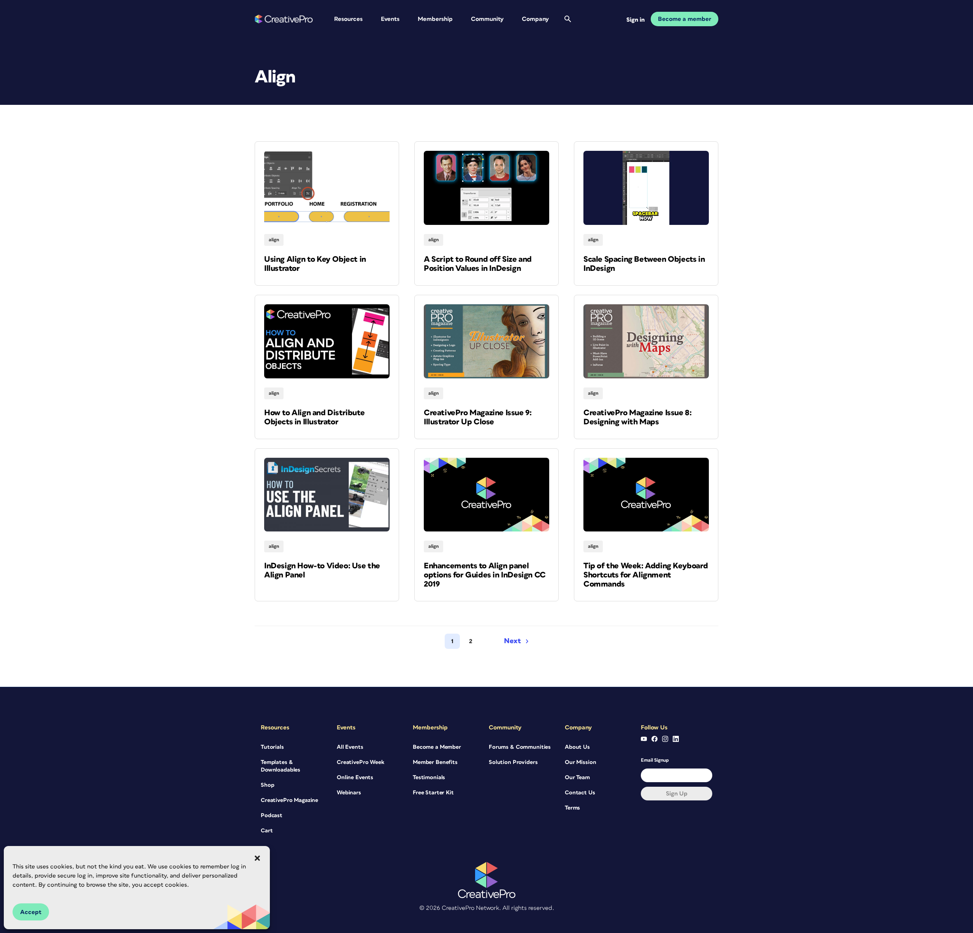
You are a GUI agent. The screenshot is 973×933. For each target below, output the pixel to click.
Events (390, 19)
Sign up (677, 794)
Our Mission (580, 762)
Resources (348, 19)
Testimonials (429, 777)
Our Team (577, 777)
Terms (572, 808)
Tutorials (272, 747)
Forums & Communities (520, 747)
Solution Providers (513, 762)
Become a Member (437, 747)
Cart (267, 830)
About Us (577, 747)
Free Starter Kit (433, 792)
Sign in (635, 20)
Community (487, 19)
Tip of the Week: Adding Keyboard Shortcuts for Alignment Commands (645, 575)
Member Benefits (435, 762)
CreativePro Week (360, 762)
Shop (267, 785)
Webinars (349, 792)
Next (512, 641)
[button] (257, 858)
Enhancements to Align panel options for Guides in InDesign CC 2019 (485, 575)
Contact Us (580, 792)
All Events (350, 747)
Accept (30, 912)
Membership (435, 19)
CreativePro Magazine (289, 800)
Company (535, 19)
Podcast (271, 815)
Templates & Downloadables (280, 766)
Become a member (684, 19)
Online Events (355, 777)
